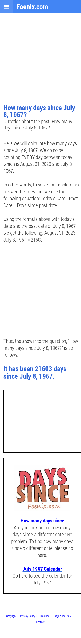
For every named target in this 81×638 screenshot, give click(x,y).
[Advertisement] (40, 58)
